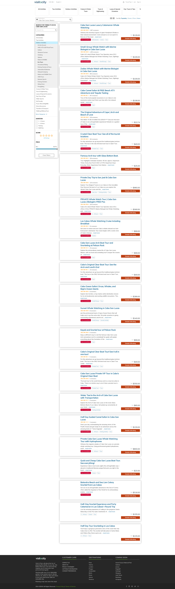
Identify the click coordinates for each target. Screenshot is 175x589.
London (91, 567)
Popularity (124, 18)
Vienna (91, 564)
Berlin (90, 573)
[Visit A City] (41, 558)
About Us (65, 564)
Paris (90, 562)
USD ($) (51, 2)
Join (135, 2)
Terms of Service (71, 586)
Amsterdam (92, 571)
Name (138, 18)
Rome (90, 575)
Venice (91, 577)
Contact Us (66, 562)
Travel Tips (129, 2)
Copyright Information (69, 569)
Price (134, 18)
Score (129, 18)
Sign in (139, 2)
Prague (91, 569)
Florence (91, 579)
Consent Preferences (69, 571)
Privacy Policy (60, 586)
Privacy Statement (68, 567)
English (58, 2)
